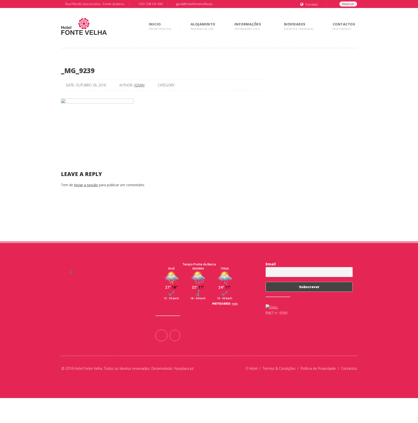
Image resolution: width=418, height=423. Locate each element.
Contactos (349, 368)
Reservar (348, 4)
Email (271, 264)
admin (139, 85)
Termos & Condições (282, 368)
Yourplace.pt (184, 368)
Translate (311, 4)
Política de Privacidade (321, 368)
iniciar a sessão (86, 185)
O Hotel (254, 368)
